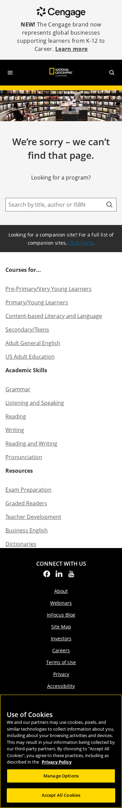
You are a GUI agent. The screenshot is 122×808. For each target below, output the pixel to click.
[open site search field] (112, 72)
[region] (61, 751)
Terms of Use (61, 662)
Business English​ (26, 530)
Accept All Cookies (61, 795)
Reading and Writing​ (31, 443)
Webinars (61, 603)
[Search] (109, 204)
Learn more (71, 49)
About (61, 591)
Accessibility (61, 686)
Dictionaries (20, 544)
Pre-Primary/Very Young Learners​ (48, 289)
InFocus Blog (61, 615)
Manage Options (61, 776)
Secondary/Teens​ (27, 329)
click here (80, 242)
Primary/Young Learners (36, 302)
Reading (15, 416)
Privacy (61, 674)
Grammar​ (17, 389)
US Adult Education (30, 356)
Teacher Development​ (33, 517)
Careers (61, 650)
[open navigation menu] (10, 72)
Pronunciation (23, 457)
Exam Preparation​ (28, 489)
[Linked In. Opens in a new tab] (59, 576)
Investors (61, 638)
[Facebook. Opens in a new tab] (47, 576)
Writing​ (14, 430)
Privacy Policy (57, 762)
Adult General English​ (32, 343)
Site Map (61, 626)
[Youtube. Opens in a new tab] (71, 576)
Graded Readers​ (26, 503)
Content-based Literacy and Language (53, 316)
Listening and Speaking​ (34, 403)
